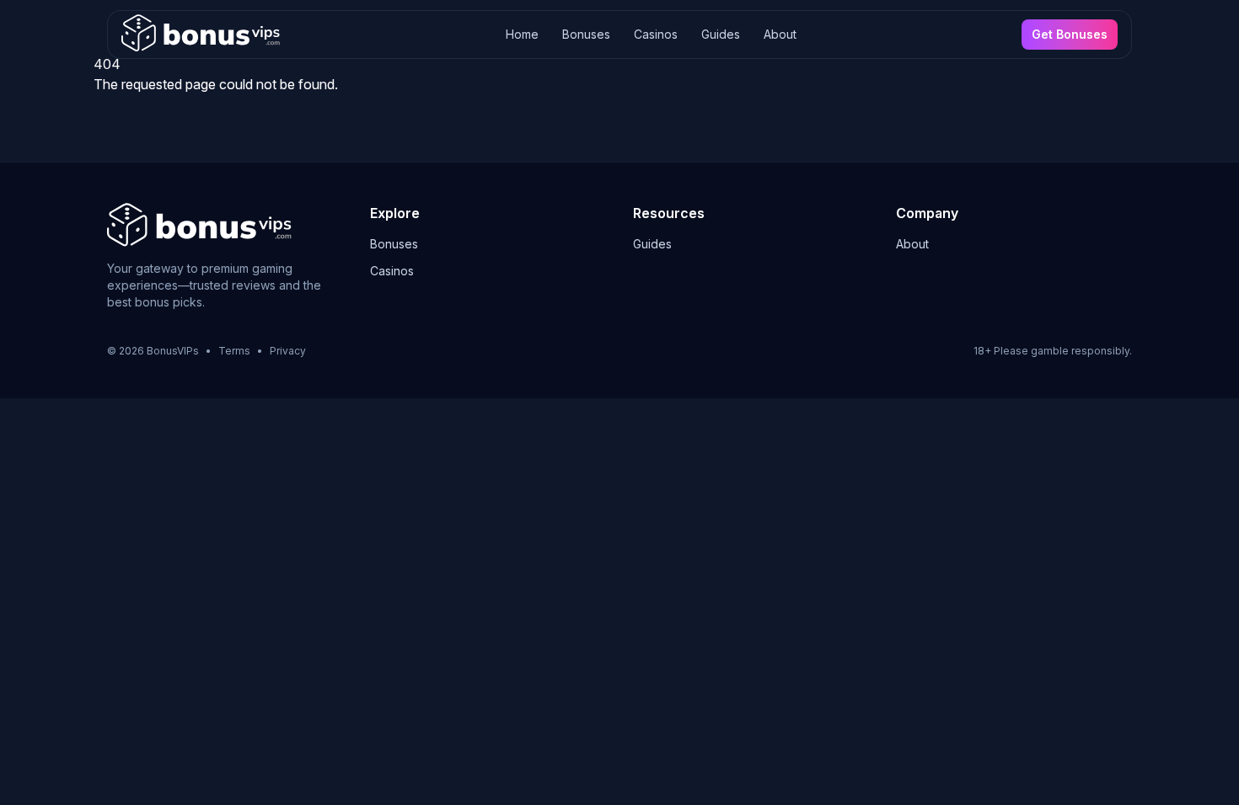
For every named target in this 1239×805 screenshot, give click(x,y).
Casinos (656, 34)
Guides (720, 34)
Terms (234, 350)
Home (522, 34)
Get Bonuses (1070, 34)
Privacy (288, 350)
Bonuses (586, 34)
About (780, 34)
